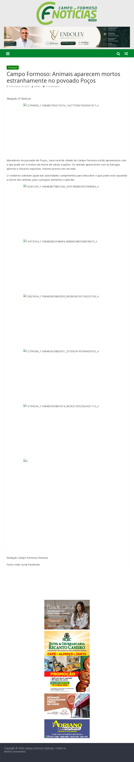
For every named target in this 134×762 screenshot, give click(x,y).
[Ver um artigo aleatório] (126, 53)
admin (37, 86)
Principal (12, 67)
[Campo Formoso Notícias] (67, 4)
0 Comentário (53, 86)
